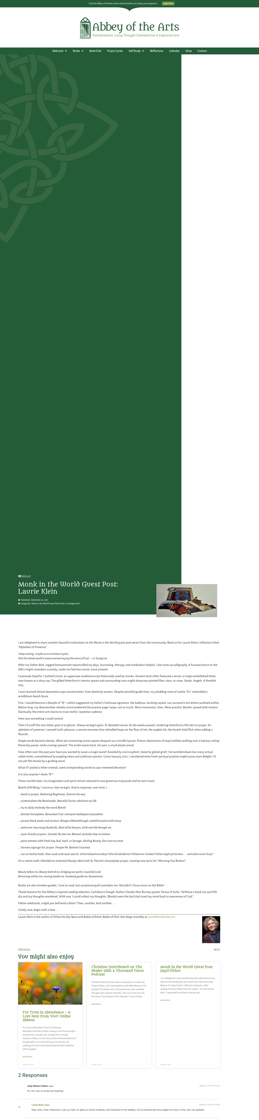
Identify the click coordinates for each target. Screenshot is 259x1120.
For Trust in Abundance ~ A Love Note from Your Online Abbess (47, 1016)
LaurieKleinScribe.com (161, 916)
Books (76, 50)
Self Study (135, 50)
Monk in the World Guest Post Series (48, 603)
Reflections (156, 50)
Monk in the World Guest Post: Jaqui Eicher (186, 969)
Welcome (57, 50)
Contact (202, 50)
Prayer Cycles (115, 50)
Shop (189, 50)
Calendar (174, 50)
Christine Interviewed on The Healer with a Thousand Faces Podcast (117, 970)
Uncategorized (72, 603)
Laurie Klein (38, 1105)
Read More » (28, 1057)
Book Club (95, 50)
